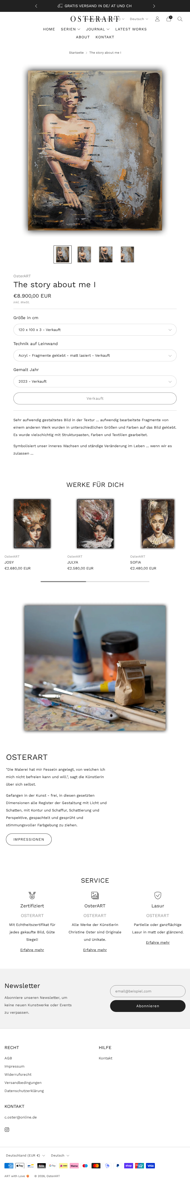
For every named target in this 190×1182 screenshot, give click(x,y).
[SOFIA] (158, 523)
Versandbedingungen (23, 1082)
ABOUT (83, 37)
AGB (8, 1058)
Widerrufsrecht (17, 1074)
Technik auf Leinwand (35, 343)
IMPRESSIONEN (28, 839)
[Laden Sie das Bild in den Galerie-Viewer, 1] (62, 254)
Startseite (76, 52)
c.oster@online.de (20, 1117)
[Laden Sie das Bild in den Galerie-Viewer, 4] (127, 254)
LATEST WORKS (131, 29)
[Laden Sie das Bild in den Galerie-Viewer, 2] (84, 254)
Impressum (14, 1066)
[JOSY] (32, 523)
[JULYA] (95, 523)
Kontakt (105, 1058)
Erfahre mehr (32, 950)
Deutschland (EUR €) (23, 1155)
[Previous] (36, 6)
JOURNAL (95, 29)
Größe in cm (25, 317)
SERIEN (68, 29)
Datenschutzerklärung (24, 1091)
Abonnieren (147, 1006)
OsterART (22, 276)
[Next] (154, 6)
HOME (49, 29)
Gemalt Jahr (26, 369)
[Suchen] (180, 18)
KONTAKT (104, 37)
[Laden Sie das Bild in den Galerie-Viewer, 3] (106, 254)
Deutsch (137, 19)
